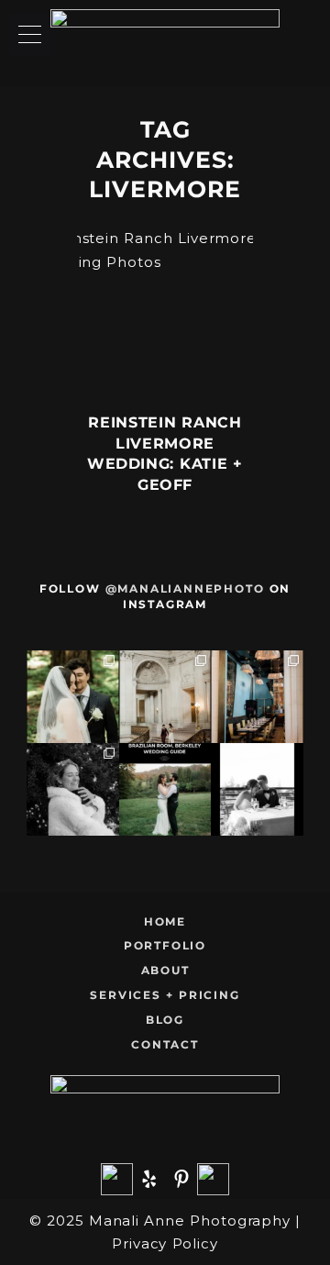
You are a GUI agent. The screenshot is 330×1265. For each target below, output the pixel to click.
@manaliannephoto (185, 588)
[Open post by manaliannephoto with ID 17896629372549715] (165, 696)
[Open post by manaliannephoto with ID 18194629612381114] (73, 696)
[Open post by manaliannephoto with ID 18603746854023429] (73, 789)
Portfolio (165, 945)
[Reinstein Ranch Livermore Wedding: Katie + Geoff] (165, 315)
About (165, 970)
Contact (165, 1044)
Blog (165, 1019)
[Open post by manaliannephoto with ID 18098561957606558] (257, 696)
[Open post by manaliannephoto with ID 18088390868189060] (165, 789)
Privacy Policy (165, 1243)
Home (165, 921)
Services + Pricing (164, 995)
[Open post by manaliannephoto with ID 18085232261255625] (257, 789)
